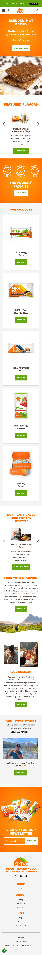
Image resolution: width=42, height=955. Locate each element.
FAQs (21, 918)
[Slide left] (4, 124)
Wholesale (20, 907)
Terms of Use (20, 937)
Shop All (21, 888)
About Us (21, 609)
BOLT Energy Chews (21, 427)
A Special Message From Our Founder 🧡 (20, 764)
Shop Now (34, 3)
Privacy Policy (21, 942)
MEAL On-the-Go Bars (21, 311)
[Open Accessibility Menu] (4, 950)
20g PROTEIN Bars (21, 369)
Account (36, 10)
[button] (3, 10)
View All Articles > (21, 732)
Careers (21, 922)
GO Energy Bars (21, 254)
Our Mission (21, 193)
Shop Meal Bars (21, 48)
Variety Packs (21, 484)
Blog (21, 899)
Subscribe (31, 841)
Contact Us (21, 925)
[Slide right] (38, 124)
